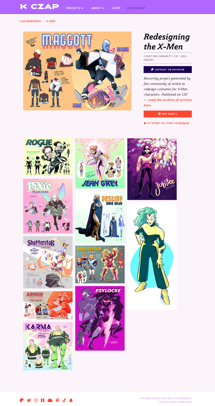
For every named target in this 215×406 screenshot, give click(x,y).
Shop (116, 8)
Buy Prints (169, 113)
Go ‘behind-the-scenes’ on (167, 123)
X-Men (50, 21)
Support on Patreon (169, 69)
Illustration (31, 21)
